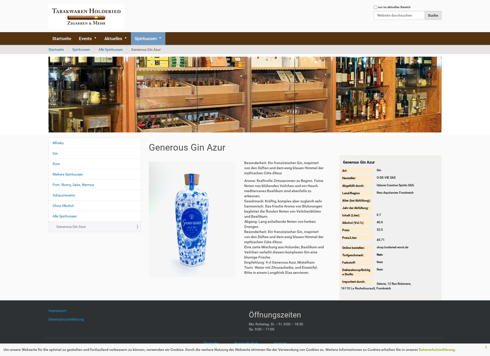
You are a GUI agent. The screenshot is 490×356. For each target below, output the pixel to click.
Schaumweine (64, 195)
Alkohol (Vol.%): (353, 223)
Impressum (59, 311)
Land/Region (351, 193)
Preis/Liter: (349, 238)
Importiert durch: (353, 282)
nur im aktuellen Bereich (394, 7)
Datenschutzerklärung (437, 350)
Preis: (346, 230)
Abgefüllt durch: (353, 186)
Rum (56, 164)
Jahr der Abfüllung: (355, 208)
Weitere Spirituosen (68, 174)
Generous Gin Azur (71, 227)
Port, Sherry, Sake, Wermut (73, 185)
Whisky (58, 143)
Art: (344, 171)
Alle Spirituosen (111, 49)
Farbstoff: (349, 262)
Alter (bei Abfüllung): (356, 200)
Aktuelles (113, 38)
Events (85, 38)
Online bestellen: (353, 248)
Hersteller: (349, 178)
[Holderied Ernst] (86, 16)
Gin (55, 153)
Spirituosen (146, 38)
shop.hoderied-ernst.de (392, 247)
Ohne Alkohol (63, 206)
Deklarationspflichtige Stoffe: (356, 272)
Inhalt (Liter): (351, 215)
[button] (97, 38)
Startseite (61, 38)
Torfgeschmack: (353, 255)
